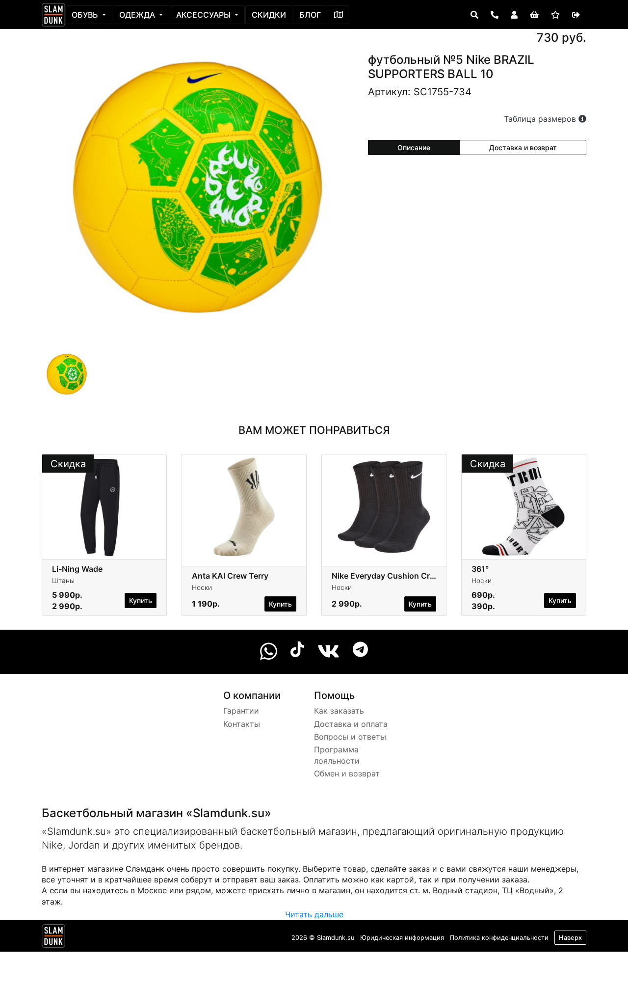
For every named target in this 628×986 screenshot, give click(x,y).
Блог (310, 15)
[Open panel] (474, 14)
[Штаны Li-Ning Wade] (104, 506)
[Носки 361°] (524, 506)
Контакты (241, 724)
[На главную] (53, 15)
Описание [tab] (413, 147)
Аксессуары (204, 15)
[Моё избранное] (555, 14)
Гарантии (241, 711)
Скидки (269, 15)
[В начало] (53, 938)
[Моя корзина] (534, 14)
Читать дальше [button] (314, 914)
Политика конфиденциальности (499, 937)
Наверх (570, 937)
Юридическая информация (402, 937)
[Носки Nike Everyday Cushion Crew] (384, 506)
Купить (140, 600)
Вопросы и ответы (350, 737)
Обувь (86, 15)
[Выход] (576, 14)
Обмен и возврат (347, 773)
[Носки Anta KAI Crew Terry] (244, 506)
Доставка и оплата (351, 724)
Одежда (138, 15)
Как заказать (339, 711)
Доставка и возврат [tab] (523, 147)
